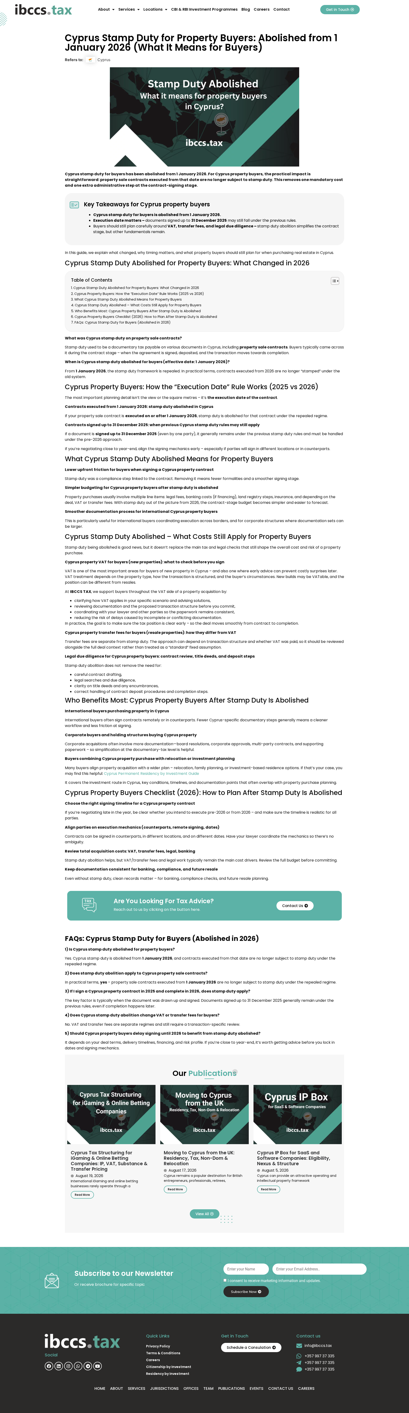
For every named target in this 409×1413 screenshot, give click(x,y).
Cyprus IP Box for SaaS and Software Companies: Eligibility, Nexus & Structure (293, 1158)
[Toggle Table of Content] (332, 281)
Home (99, 1388)
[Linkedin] (58, 1366)
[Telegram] (88, 1366)
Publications (231, 1388)
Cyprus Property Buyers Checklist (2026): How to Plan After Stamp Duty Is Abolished (146, 316)
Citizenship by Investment (168, 1366)
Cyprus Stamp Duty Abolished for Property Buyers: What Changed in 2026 (136, 287)
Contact (281, 9)
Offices (191, 1388)
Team (208, 1388)
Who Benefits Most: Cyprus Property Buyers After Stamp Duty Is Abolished (138, 311)
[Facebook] (49, 1366)
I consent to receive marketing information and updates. (274, 1280)
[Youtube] (97, 1366)
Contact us (280, 1388)
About (104, 9)
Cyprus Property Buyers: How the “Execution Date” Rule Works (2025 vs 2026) (139, 293)
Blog (245, 9)
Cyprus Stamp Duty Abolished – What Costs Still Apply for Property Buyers (138, 305)
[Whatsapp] (78, 1366)
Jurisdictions (164, 1388)
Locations (153, 9)
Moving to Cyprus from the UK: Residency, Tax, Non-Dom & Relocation (199, 1158)
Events (256, 1388)
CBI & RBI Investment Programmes (204, 9)
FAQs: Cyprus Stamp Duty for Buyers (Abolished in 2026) (123, 322)
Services (126, 9)
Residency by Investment (167, 1373)
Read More (82, 1195)
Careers (262, 9)
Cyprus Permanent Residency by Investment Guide (151, 773)
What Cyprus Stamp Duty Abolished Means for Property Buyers (128, 299)
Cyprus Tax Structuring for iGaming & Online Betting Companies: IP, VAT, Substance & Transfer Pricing (109, 1161)
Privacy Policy (158, 1346)
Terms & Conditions (163, 1353)
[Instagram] (68, 1366)
